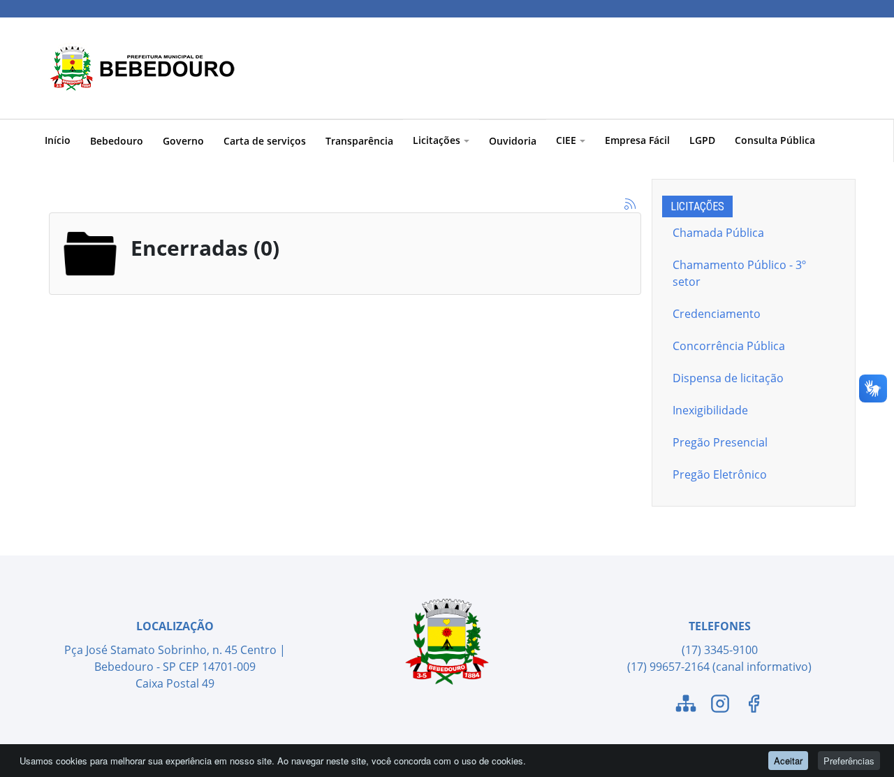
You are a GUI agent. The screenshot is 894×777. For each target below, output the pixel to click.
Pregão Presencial (720, 442)
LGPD (702, 140)
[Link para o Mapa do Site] (685, 706)
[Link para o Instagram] (720, 706)
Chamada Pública (718, 232)
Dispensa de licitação (728, 378)
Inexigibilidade (710, 410)
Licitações (436, 140)
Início (58, 140)
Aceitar (788, 760)
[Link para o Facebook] (753, 706)
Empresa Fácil (637, 140)
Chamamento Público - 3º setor (739, 273)
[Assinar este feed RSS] (630, 204)
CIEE (566, 140)
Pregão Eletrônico (720, 474)
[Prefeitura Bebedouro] (139, 68)
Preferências (848, 760)
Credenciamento (717, 313)
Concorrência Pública (729, 346)
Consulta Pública (775, 140)
